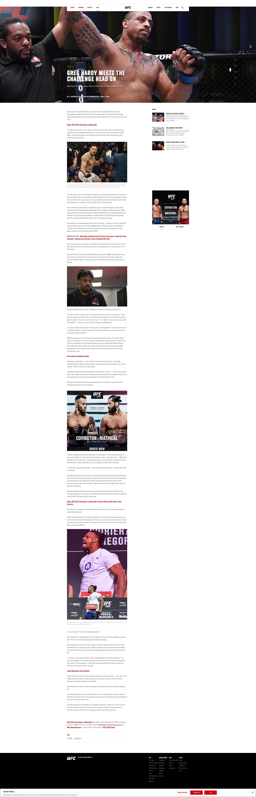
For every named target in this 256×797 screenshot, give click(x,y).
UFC (150, 758)
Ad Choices (182, 766)
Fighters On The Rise (83, 239)
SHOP (177, 7)
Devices (171, 763)
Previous (6, 46)
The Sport (151, 760)
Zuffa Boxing (168, 7)
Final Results (102, 725)
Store (150, 773)
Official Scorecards (114, 725)
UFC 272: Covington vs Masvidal (79, 722)
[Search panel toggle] (182, 8)
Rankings (81, 7)
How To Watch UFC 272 (101, 239)
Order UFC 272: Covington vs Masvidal (82, 502)
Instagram (162, 763)
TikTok (161, 773)
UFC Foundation (153, 763)
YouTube (161, 771)
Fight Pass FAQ (173, 760)
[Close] (253, 792)
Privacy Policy (183, 763)
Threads (161, 766)
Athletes (89, 7)
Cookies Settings (182, 792)
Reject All (196, 792)
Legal (180, 758)
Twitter (161, 776)
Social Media (163, 758)
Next (250, 46)
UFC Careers (152, 766)
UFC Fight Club (153, 776)
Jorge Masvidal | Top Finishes (78, 671)
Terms (180, 760)
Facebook (162, 760)
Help (170, 758)
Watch (158, 7)
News (97, 7)
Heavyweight (78, 738)
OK (210, 792)
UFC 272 (70, 738)
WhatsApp (162, 768)
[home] (128, 8)
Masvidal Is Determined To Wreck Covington (97, 236)
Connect (150, 7)
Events (72, 7)
